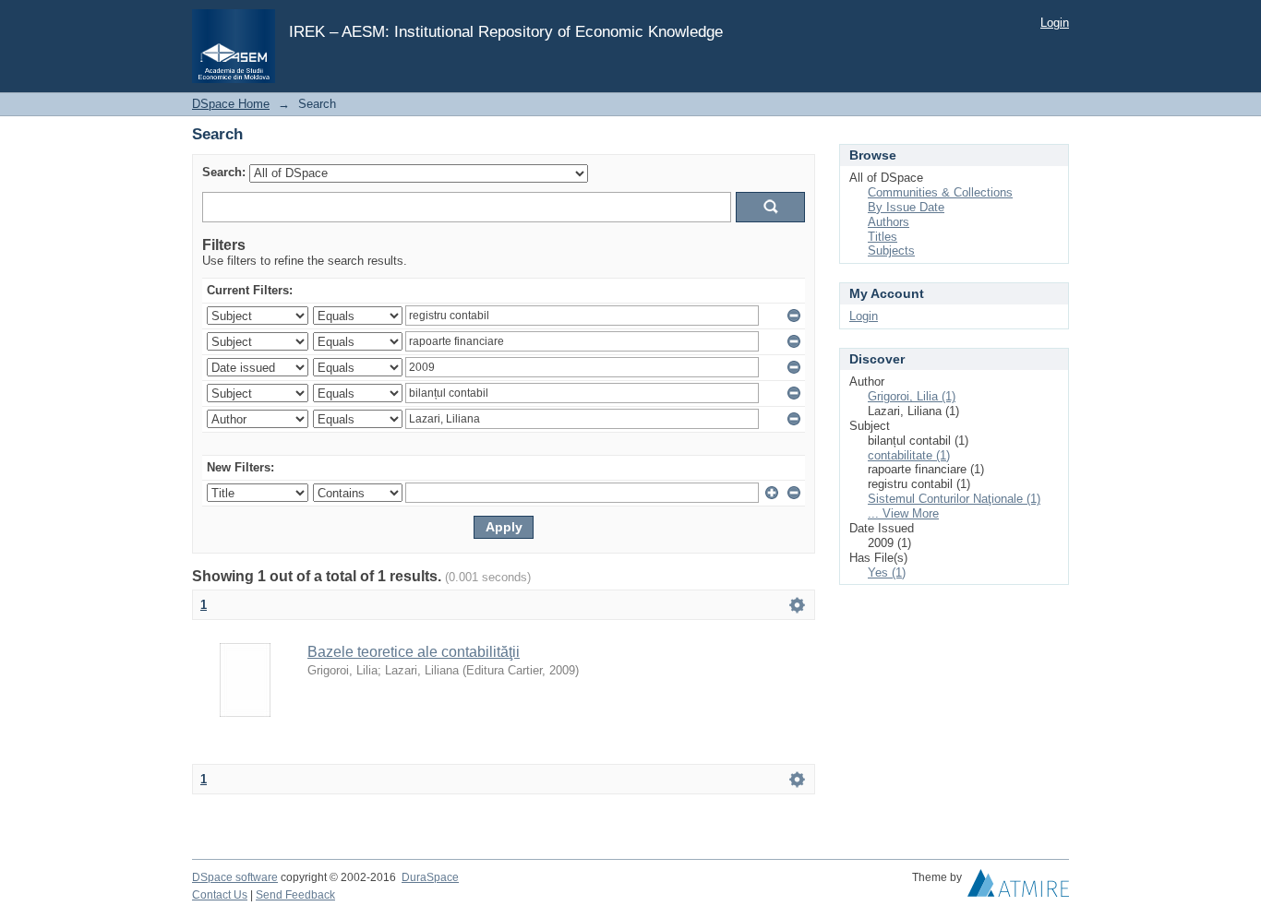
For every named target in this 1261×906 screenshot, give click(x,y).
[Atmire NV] (1018, 887)
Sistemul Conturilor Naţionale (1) (954, 499)
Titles (882, 237)
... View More (903, 513)
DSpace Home (231, 104)
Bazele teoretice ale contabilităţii (413, 652)
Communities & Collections (940, 192)
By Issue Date (906, 207)
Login (1054, 23)
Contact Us (219, 894)
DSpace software (235, 877)
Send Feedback (295, 894)
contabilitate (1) (909, 455)
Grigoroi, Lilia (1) (911, 396)
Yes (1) (887, 572)
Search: (224, 172)
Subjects (891, 250)
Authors (888, 222)
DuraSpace (430, 877)
